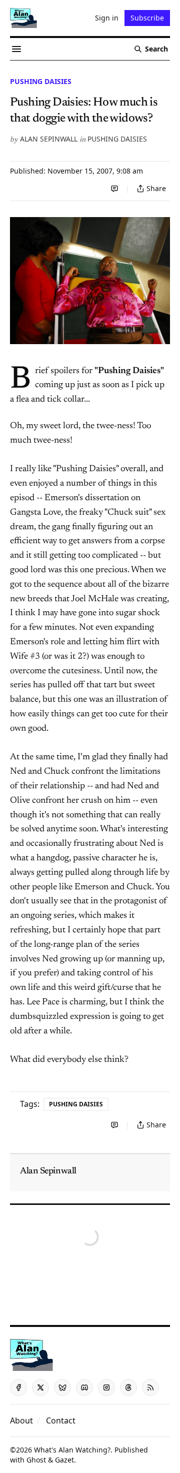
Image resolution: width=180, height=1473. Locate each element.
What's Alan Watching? (72, 1449)
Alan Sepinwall (49, 139)
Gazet (64, 1459)
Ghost (36, 1459)
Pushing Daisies (41, 81)
